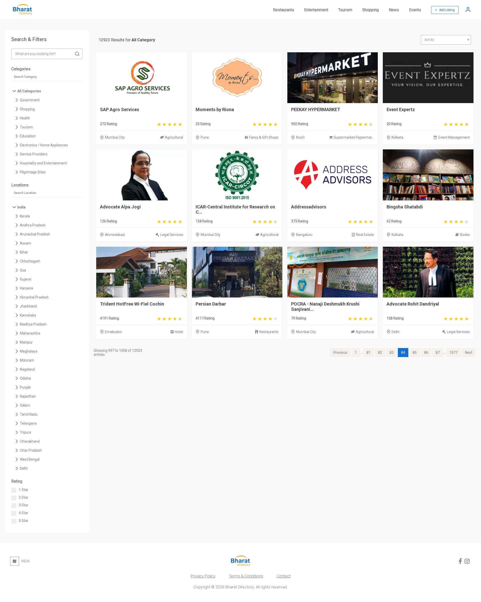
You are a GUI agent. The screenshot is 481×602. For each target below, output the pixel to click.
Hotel (179, 332)
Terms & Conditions (246, 576)
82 (380, 353)
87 (438, 353)
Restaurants (283, 10)
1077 (453, 353)
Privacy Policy (203, 576)
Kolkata (397, 137)
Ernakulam (113, 332)
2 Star (23, 497)
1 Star (23, 490)
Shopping (370, 10)
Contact (284, 576)
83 (392, 353)
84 (403, 353)
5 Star (23, 521)
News (394, 10)
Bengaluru (304, 235)
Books (465, 235)
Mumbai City (115, 137)
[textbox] (445, 39)
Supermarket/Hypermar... (354, 137)
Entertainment (316, 10)
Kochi (300, 137)
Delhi (395, 332)
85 (415, 353)
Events (415, 10)
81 (369, 353)
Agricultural (174, 137)
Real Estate (365, 235)
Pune (205, 137)
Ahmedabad (115, 235)
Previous (340, 353)
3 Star (23, 505)
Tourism (345, 10)
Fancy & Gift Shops (264, 137)
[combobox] (446, 40)
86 (426, 353)
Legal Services (171, 235)
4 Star (23, 513)
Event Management (454, 137)
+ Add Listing (445, 10)
